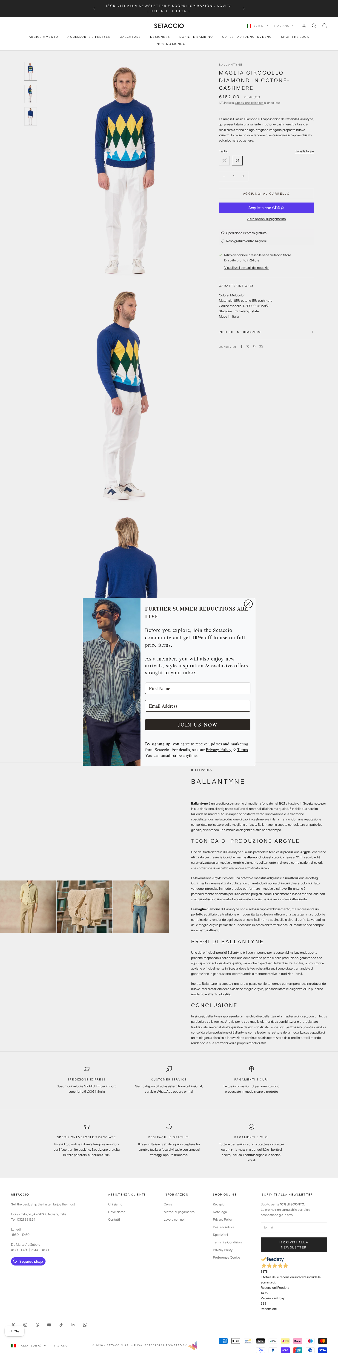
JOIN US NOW (198, 724)
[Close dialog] (248, 604)
